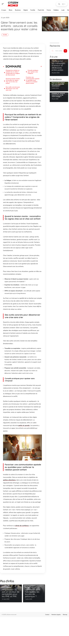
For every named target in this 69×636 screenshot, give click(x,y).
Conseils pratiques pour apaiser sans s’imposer (33, 71)
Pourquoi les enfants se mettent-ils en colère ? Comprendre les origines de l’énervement (13, 72)
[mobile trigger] (3, 4)
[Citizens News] (13, 4)
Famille (5, 34)
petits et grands (24, 425)
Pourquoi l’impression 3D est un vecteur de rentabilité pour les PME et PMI (10, 592)
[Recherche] (59, 4)
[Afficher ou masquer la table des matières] (31, 66)
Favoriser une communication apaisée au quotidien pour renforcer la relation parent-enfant (32, 80)
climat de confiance (22, 526)
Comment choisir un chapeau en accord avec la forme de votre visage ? (58, 94)
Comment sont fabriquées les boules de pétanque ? (32, 593)
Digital (4, 585)
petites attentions (9, 480)
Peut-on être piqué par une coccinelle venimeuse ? (58, 84)
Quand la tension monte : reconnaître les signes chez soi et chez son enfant (13, 81)
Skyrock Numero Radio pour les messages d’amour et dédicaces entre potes (58, 63)
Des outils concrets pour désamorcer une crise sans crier (13, 88)
